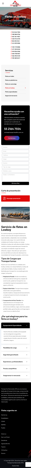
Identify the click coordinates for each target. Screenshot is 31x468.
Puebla (3, 428)
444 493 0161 (16, 41)
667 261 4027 (16, 36)
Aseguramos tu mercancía (11, 375)
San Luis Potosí (5, 437)
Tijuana (3, 447)
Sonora (3, 453)
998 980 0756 (16, 34)
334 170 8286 (16, 47)
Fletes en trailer (9, 76)
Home (9, 20)
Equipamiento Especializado (12, 325)
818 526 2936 (16, 51)
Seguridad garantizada (10, 355)
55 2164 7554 (16, 32)
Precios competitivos (10, 368)
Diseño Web (15, 465)
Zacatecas (4, 440)
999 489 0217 (16, 58)
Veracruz (3, 434)
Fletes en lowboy (10, 88)
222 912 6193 (16, 39)
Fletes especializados (11, 92)
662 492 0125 (16, 56)
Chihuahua (4, 450)
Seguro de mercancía (11, 95)
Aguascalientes (5, 443)
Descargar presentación (13, 198)
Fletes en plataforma (11, 80)
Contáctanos (11, 138)
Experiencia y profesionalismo (13, 362)
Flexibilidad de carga (10, 348)
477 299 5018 (16, 49)
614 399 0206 (16, 43)
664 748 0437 (16, 53)
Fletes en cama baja (10, 84)
